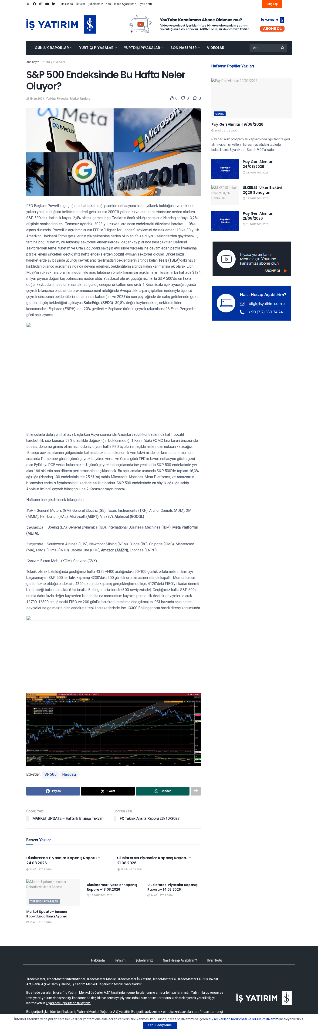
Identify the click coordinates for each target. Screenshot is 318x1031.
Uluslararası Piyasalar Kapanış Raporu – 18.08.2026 (112, 887)
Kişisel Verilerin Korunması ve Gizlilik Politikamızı (244, 1019)
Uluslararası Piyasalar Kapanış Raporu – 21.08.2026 (154, 860)
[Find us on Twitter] (28, 4)
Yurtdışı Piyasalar (142, 47)
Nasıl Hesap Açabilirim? (121, 4)
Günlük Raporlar (52, 47)
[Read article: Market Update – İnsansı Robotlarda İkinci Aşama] (53, 892)
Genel (219, 113)
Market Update (80, 98)
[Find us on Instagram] (40, 4)
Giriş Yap (272, 4)
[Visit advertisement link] (207, 24)
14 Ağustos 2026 (161, 895)
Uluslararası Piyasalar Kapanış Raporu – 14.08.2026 (172, 887)
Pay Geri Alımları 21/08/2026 (258, 216)
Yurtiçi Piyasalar (96, 47)
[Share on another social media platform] (196, 791)
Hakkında (67, 4)
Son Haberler (183, 47)
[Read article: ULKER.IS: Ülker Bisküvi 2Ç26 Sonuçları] (225, 195)
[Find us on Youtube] (47, 4)
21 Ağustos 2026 (131, 869)
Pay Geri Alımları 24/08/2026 (258, 164)
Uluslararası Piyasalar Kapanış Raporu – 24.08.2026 (63, 860)
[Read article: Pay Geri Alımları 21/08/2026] (225, 221)
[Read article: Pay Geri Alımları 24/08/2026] (225, 169)
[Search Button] (283, 48)
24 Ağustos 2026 (40, 869)
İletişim (80, 4)
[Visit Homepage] (61, 24)
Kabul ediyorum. (160, 1025)
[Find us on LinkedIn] (53, 4)
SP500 (50, 774)
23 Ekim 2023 (35, 98)
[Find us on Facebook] (34, 4)
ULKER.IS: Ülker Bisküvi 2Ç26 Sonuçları (262, 190)
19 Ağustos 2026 (225, 130)
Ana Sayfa (32, 62)
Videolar (215, 47)
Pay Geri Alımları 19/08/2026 (237, 124)
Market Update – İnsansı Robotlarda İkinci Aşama (46, 914)
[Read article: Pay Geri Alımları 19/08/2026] (251, 98)
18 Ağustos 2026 (100, 895)
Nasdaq (69, 774)
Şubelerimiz (95, 4)
